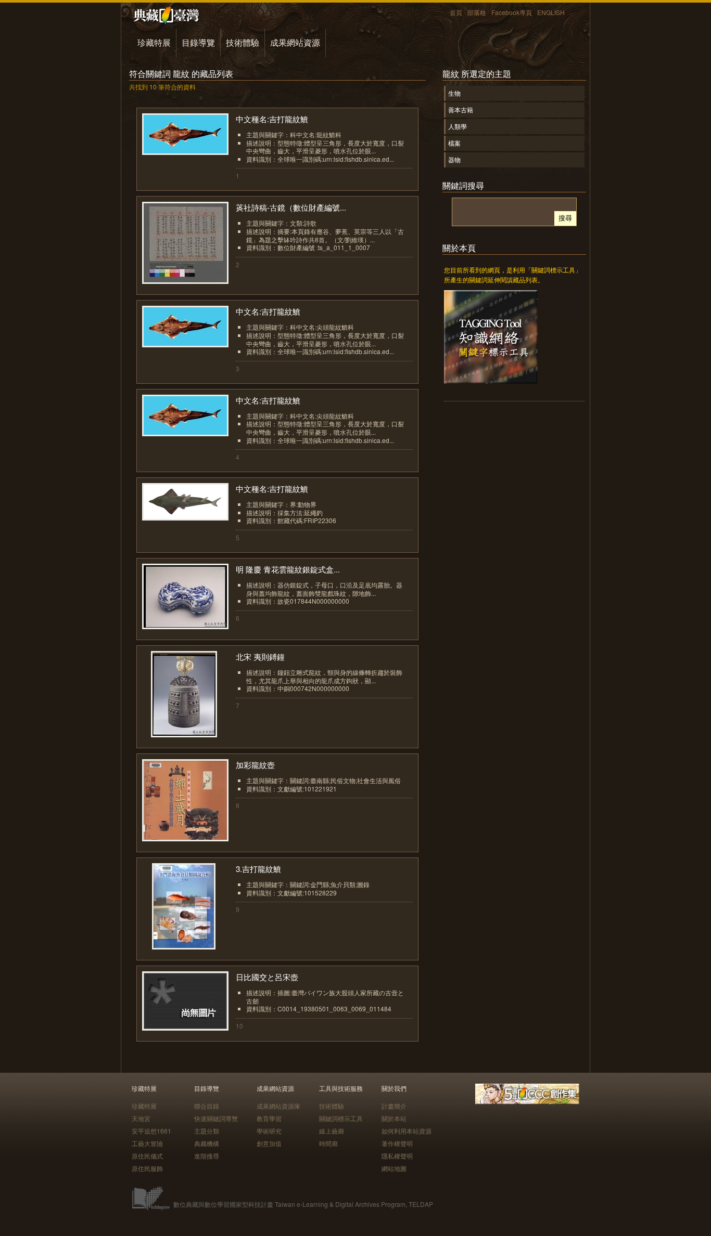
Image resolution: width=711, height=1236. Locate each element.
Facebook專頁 (511, 12)
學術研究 (269, 1130)
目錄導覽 (198, 42)
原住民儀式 (147, 1155)
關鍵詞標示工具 (341, 1118)
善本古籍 (460, 109)
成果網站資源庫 (278, 1105)
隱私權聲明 (397, 1155)
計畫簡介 (394, 1105)
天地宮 (141, 1118)
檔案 (454, 142)
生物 (454, 92)
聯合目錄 (206, 1105)
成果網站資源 (295, 42)
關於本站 (394, 1118)
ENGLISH (551, 12)
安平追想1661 (151, 1130)
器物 (454, 159)
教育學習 (269, 1118)
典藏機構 (206, 1143)
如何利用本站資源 (406, 1130)
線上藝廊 (331, 1130)
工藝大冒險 (147, 1143)
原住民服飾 (147, 1168)
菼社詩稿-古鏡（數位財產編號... (291, 207)
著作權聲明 (397, 1143)
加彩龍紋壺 (255, 764)
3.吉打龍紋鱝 (258, 868)
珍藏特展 (154, 42)
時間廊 (328, 1143)
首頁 (456, 12)
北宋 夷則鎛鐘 (260, 656)
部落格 (476, 12)
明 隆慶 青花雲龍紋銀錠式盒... (288, 569)
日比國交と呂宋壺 (267, 976)
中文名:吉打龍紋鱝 (268, 311)
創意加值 (269, 1143)
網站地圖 (394, 1168)
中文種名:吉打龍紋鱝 (272, 118)
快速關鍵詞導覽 (216, 1118)
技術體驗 (242, 42)
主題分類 (206, 1130)
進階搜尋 (206, 1155)
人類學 (457, 126)
